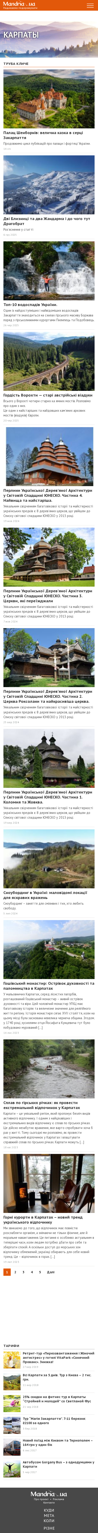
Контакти (49, 1502)
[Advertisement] (37, 1308)
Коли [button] (49, 1520)
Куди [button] (49, 1510)
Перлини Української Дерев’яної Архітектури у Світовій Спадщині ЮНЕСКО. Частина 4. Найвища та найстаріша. (47, 495)
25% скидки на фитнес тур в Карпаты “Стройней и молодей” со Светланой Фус (57, 1399)
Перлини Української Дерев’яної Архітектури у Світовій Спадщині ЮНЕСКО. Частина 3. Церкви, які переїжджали (47, 595)
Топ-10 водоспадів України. (30, 304)
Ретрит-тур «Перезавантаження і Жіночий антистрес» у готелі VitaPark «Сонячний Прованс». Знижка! (58, 1357)
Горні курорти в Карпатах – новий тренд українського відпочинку (43, 1220)
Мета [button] (49, 1515)
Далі (50, 1272)
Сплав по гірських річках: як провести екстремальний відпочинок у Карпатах (41, 1105)
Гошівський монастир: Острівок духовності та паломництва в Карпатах (48, 986)
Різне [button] (49, 1528)
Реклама (58, 1499)
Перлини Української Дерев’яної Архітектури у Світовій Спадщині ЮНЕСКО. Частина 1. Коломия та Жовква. (47, 797)
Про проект (41, 1499)
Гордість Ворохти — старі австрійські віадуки (48, 395)
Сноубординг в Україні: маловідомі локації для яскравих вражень (45, 895)
